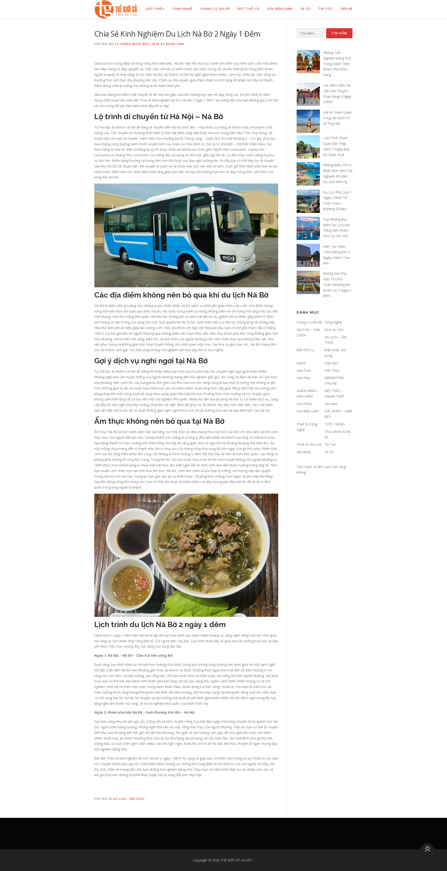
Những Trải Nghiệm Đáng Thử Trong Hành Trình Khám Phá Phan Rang (337, 63)
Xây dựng (304, 452)
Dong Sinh (175, 44)
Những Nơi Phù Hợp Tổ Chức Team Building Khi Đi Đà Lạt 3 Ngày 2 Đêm (337, 284)
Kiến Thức (332, 370)
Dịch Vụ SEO (334, 329)
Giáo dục (331, 363)
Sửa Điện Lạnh (280, 8)
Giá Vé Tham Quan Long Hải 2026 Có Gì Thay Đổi (337, 118)
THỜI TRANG (335, 424)
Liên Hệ (346, 8)
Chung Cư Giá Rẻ (215, 8)
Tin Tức (325, 8)
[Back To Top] (427, 849)
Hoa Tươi (304, 370)
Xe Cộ (305, 8)
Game (301, 363)
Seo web (331, 404)
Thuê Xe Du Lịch (309, 444)
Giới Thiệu (155, 8)
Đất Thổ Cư (248, 8)
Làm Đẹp (303, 377)
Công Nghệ (182, 8)
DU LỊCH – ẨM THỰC (129, 799)
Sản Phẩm (304, 404)
